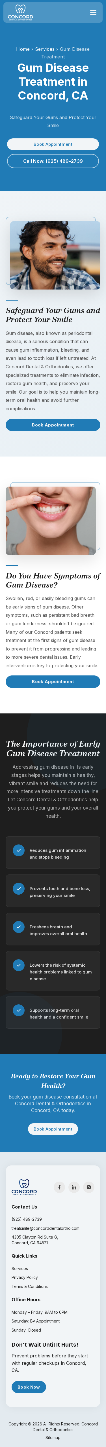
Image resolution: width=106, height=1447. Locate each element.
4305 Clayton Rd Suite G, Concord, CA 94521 (35, 1240)
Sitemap (53, 1437)
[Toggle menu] (93, 12)
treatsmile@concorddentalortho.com (45, 1228)
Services (45, 49)
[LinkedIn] (74, 1187)
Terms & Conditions (30, 1286)
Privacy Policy (25, 1277)
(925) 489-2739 (27, 1219)
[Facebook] (59, 1187)
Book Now (29, 1387)
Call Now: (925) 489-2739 (53, 161)
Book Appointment (53, 144)
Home (23, 49)
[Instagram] (88, 1187)
